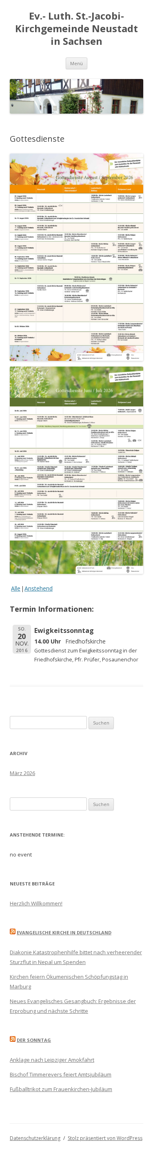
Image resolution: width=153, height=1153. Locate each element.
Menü (76, 63)
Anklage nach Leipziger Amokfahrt (52, 1059)
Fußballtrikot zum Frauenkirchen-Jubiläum (61, 1089)
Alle (15, 588)
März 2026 (22, 773)
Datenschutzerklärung (35, 1138)
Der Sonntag (34, 1040)
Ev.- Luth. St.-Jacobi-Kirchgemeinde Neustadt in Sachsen (76, 29)
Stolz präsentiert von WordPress (105, 1138)
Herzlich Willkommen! (36, 903)
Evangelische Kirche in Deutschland (64, 932)
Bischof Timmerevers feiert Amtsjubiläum (60, 1074)
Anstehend (38, 588)
